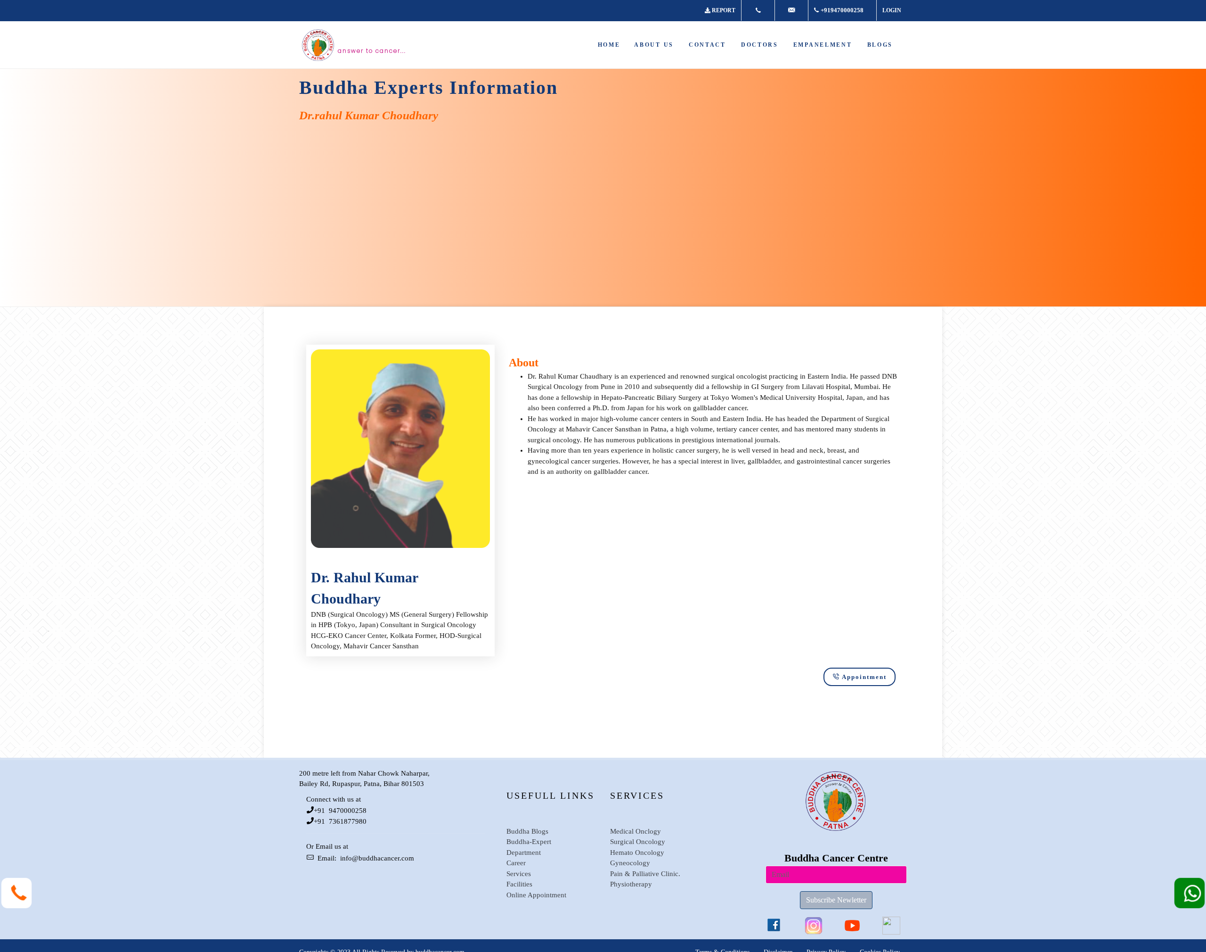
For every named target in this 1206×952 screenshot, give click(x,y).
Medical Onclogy (635, 831)
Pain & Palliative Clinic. (645, 873)
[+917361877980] (758, 10)
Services (518, 873)
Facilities (519, 884)
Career (516, 863)
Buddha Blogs (527, 831)
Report (723, 10)
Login (891, 10)
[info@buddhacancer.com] (791, 10)
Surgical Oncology (637, 841)
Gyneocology (630, 863)
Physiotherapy (631, 884)
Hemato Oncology (637, 852)
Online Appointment (536, 895)
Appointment (864, 676)
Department (523, 852)
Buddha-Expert (528, 841)
